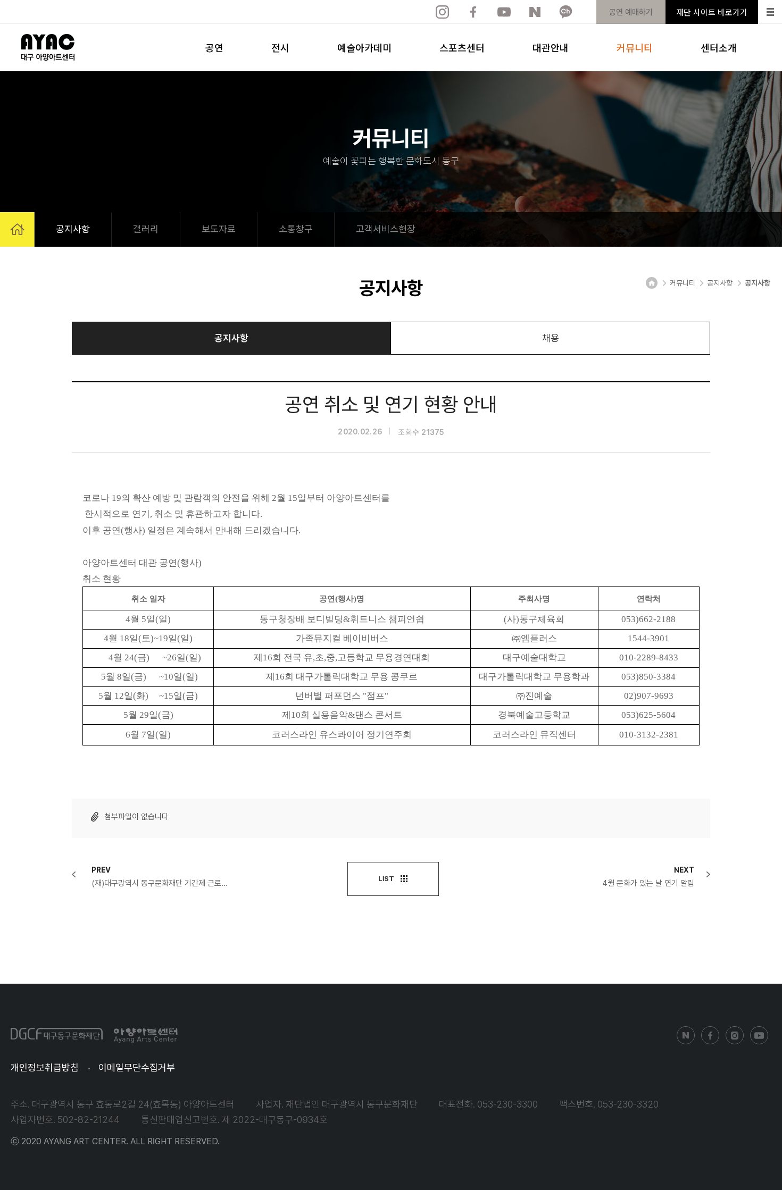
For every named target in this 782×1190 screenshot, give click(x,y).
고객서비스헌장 (385, 228)
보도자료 (219, 228)
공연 (214, 47)
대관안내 (551, 47)
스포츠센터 (462, 47)
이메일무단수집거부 (136, 1067)
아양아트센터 (47, 47)
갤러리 (146, 228)
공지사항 (73, 228)
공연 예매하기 (631, 12)
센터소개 (719, 47)
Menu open (770, 12)
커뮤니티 (635, 47)
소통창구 (296, 228)
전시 (280, 47)
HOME (17, 229)
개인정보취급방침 (45, 1067)
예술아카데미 (364, 47)
